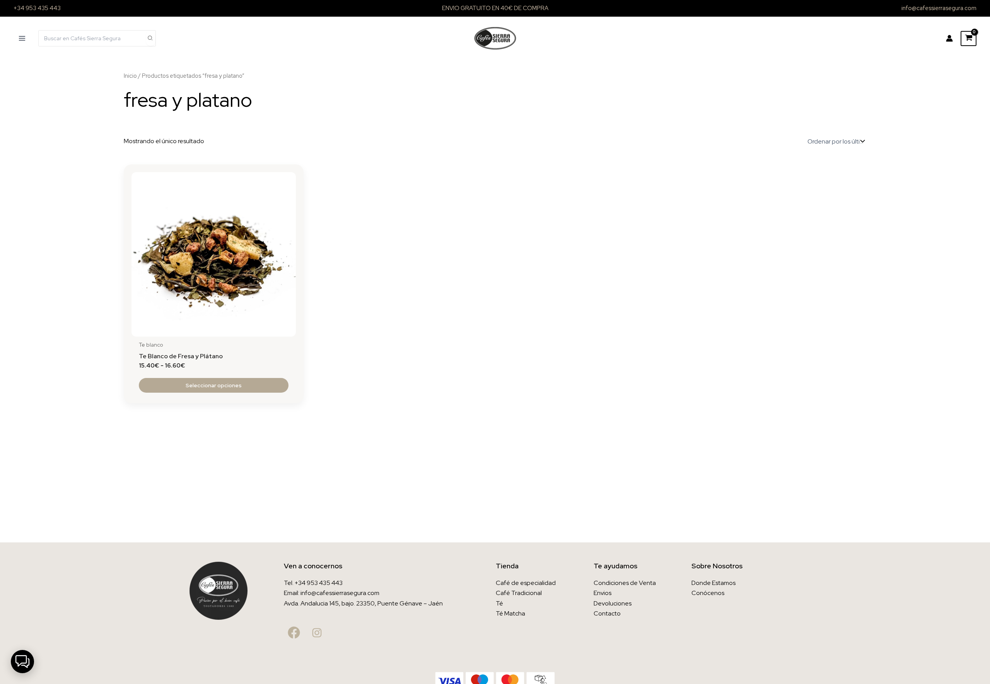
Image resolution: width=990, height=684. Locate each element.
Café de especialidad (526, 583)
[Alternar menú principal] (22, 38)
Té (499, 603)
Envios (602, 593)
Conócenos (707, 593)
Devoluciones (613, 603)
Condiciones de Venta (625, 583)
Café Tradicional (519, 593)
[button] (22, 661)
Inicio (130, 75)
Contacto (607, 613)
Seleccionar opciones (214, 385)
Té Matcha (510, 613)
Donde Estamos (713, 583)
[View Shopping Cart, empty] (968, 38)
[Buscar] (150, 38)
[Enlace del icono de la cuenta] (949, 38)
